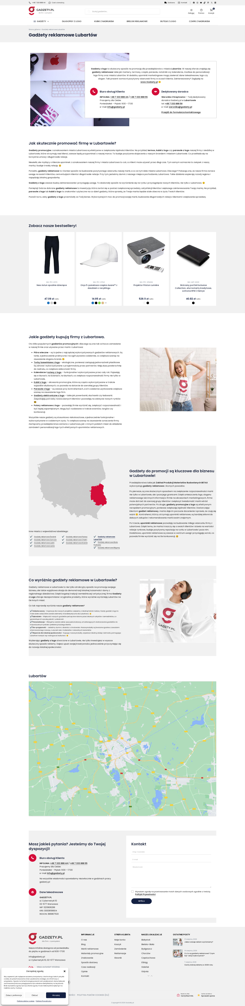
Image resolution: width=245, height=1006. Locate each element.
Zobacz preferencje (14, 995)
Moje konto (119, 939)
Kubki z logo (40, 382)
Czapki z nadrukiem (199, 21)
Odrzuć (35, 995)
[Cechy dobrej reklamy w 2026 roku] (177, 965)
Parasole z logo (42, 388)
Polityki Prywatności (145, 894)
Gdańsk (145, 966)
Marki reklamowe (90, 948)
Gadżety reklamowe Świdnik (45, 537)
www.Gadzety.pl (149, 82)
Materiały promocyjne (92, 953)
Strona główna (34, 29)
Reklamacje (120, 953)
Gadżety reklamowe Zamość (45, 540)
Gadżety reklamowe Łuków (44, 546)
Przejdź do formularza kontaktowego (181, 112)
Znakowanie (87, 957)
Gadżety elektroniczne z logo (49, 395)
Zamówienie (120, 948)
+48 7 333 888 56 (173, 103)
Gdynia (144, 971)
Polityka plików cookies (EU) (93, 995)
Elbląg (144, 962)
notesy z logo (54, 372)
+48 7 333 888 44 (38, 3)
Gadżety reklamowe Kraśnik (77, 543)
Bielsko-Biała (147, 944)
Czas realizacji (88, 966)
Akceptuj (56, 995)
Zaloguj (191, 13)
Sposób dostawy (89, 962)
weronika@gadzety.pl (180, 106)
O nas (84, 939)
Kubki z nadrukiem (104, 21)
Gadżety (41, 21)
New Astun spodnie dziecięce (52, 285)
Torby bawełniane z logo (47, 362)
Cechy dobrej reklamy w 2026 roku (198, 965)
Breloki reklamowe (137, 21)
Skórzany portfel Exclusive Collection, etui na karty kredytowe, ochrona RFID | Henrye (193, 288)
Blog (83, 944)
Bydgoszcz (146, 948)
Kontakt (184, 3)
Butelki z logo (168, 21)
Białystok (145, 939)
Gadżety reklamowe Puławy (76, 537)
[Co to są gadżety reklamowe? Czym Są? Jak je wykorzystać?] (177, 954)
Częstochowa (148, 957)
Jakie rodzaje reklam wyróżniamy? (198, 942)
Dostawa (171, 3)
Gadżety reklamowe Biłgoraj (109, 548)
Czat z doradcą (58, 3)
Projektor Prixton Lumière (146, 285)
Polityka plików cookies (25, 1001)
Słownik (118, 957)
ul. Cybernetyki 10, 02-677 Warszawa (47, 960)
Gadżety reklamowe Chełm (76, 540)
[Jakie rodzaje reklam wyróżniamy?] (177, 942)
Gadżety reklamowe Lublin (44, 543)
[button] (64, 971)
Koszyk (211, 11)
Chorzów (145, 953)
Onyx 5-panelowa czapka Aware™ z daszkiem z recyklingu (99, 286)
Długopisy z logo (71, 21)
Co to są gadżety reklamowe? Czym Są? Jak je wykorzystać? (199, 954)
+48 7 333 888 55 (139, 97)
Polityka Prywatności (43, 1001)
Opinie (84, 971)
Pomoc (201, 13)
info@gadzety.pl (116, 106)
